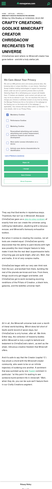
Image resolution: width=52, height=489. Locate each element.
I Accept (26, 169)
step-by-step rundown (34, 219)
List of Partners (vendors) (14, 156)
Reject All (26, 162)
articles (11, 13)
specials (20, 13)
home (4, 13)
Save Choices (26, 175)
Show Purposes (26, 181)
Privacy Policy (25, 484)
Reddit (32, 371)
